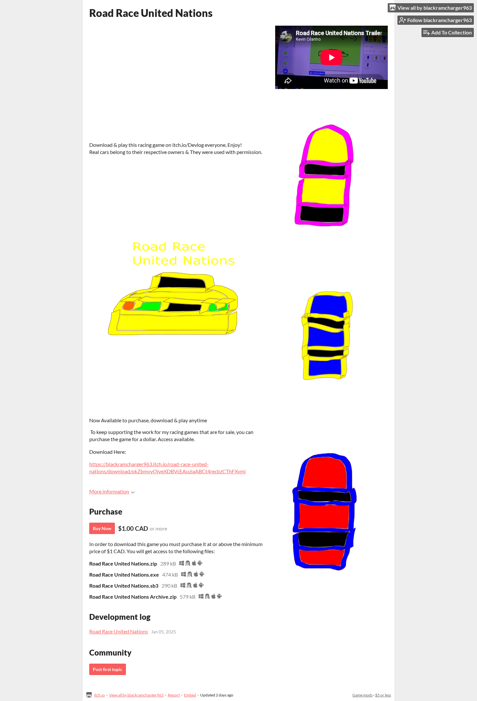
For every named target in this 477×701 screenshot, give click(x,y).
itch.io (99, 695)
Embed (190, 695)
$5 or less (383, 695)
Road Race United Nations (118, 631)
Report (174, 695)
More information (109, 491)
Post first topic (107, 669)
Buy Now (102, 528)
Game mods (362, 695)
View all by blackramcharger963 (136, 695)
